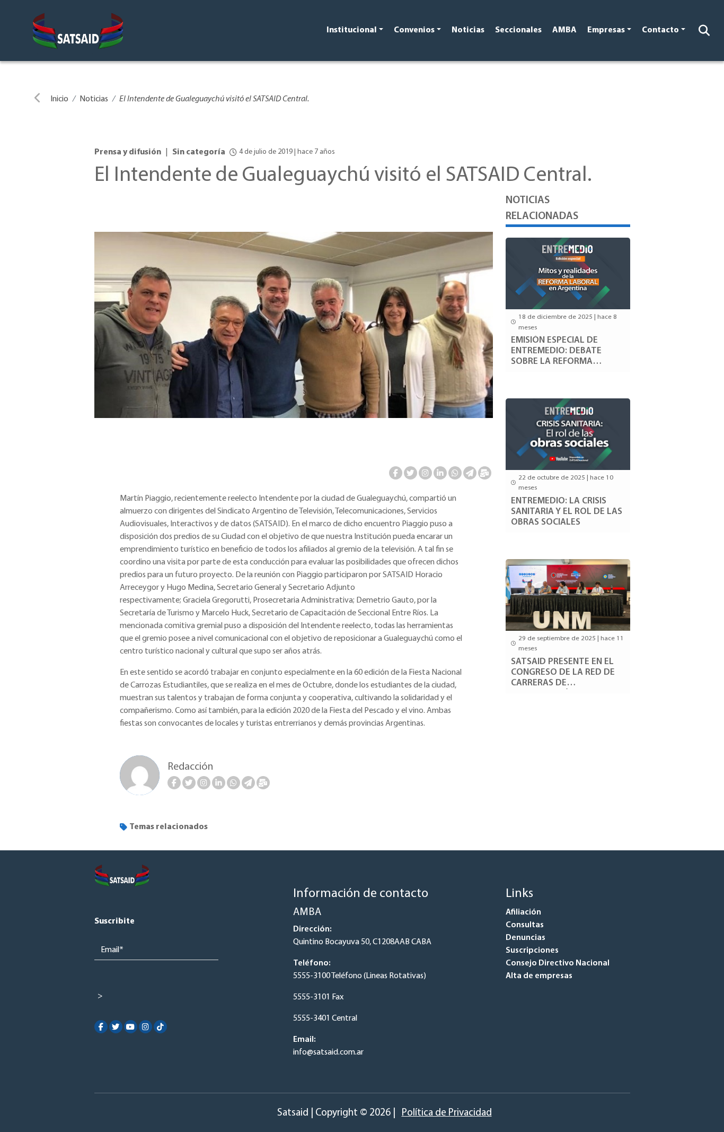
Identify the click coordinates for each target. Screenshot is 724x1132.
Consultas (525, 925)
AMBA (564, 30)
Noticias (468, 30)
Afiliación (523, 912)
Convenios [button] (414, 30)
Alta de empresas (539, 976)
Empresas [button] (606, 30)
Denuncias (525, 938)
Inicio (59, 99)
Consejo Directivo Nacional (558, 963)
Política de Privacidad (447, 1113)
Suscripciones (532, 950)
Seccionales (518, 30)
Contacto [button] (660, 30)
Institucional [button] (351, 30)
